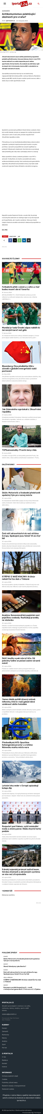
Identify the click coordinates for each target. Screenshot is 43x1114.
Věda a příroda (8, 977)
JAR (19, 236)
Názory (6, 964)
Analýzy (4, 1041)
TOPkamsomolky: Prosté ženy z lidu (19, 450)
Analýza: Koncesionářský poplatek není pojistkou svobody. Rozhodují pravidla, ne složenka (21, 617)
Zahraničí (5, 1031)
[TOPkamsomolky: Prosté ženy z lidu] (21, 436)
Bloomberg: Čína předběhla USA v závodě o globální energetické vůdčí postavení (19, 368)
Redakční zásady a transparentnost (13, 1086)
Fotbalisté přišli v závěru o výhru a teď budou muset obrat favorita (20, 288)
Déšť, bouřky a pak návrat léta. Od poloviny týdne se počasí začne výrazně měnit (21, 660)
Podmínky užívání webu (10, 1082)
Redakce (5, 1060)
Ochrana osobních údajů (10, 1076)
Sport (4, 1044)
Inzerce (4, 1066)
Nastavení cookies (8, 1089)
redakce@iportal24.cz (9, 1014)
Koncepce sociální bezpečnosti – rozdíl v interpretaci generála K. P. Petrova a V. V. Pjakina (22, 988)
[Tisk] (29, 240)
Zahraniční (6, 11)
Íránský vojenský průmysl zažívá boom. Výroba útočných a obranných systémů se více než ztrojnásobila (21, 872)
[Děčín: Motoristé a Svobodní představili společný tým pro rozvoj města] (21, 479)
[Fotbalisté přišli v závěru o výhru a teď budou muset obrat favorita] (21, 273)
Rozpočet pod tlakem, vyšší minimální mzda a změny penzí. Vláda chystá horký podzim (21, 828)
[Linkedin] (24, 240)
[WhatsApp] (20, 240)
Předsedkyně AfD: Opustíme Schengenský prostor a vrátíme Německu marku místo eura (17, 745)
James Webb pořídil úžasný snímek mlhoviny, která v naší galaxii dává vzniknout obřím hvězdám (18, 701)
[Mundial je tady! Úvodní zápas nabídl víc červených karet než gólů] (21, 314)
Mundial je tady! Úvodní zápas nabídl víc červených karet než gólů (21, 328)
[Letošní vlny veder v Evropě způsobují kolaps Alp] (21, 772)
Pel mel (4, 1047)
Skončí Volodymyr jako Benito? (15, 966)
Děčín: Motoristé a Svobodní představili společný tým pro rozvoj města (21, 493)
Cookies (4, 1079)
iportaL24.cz (10, 20)
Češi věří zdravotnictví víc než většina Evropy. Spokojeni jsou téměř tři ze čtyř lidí (21, 536)
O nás (4, 1057)
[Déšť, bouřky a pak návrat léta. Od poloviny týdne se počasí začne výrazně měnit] (21, 644)
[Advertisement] (21, 106)
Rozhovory (5, 1034)
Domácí (6, 956)
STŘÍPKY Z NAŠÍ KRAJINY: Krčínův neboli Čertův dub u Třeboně (18, 577)
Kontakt (4, 1063)
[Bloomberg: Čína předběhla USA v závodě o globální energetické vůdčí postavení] (21, 352)
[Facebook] (10, 240)
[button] (38, 3)
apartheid (12, 236)
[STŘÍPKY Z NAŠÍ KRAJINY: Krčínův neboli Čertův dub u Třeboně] (21, 563)
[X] (15, 240)
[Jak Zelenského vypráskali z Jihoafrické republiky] (21, 395)
